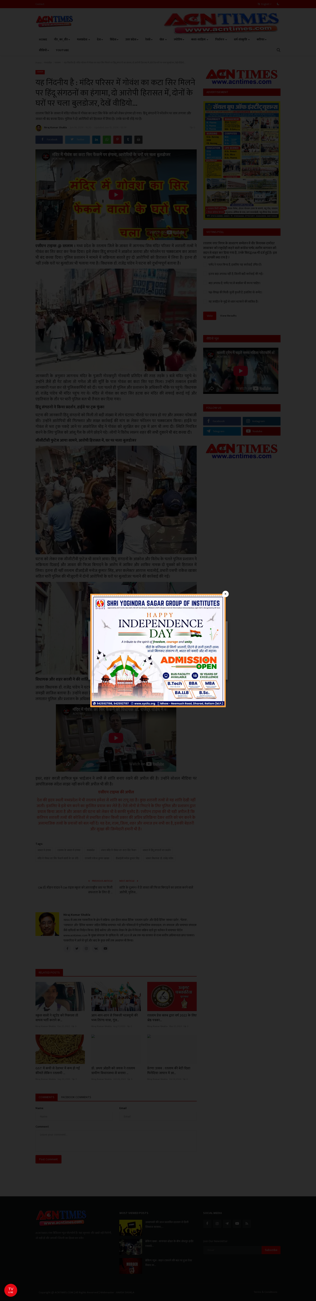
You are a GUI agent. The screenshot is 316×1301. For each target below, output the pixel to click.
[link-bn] (158, 650)
